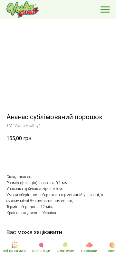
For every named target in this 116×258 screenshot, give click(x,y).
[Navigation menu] (105, 9)
